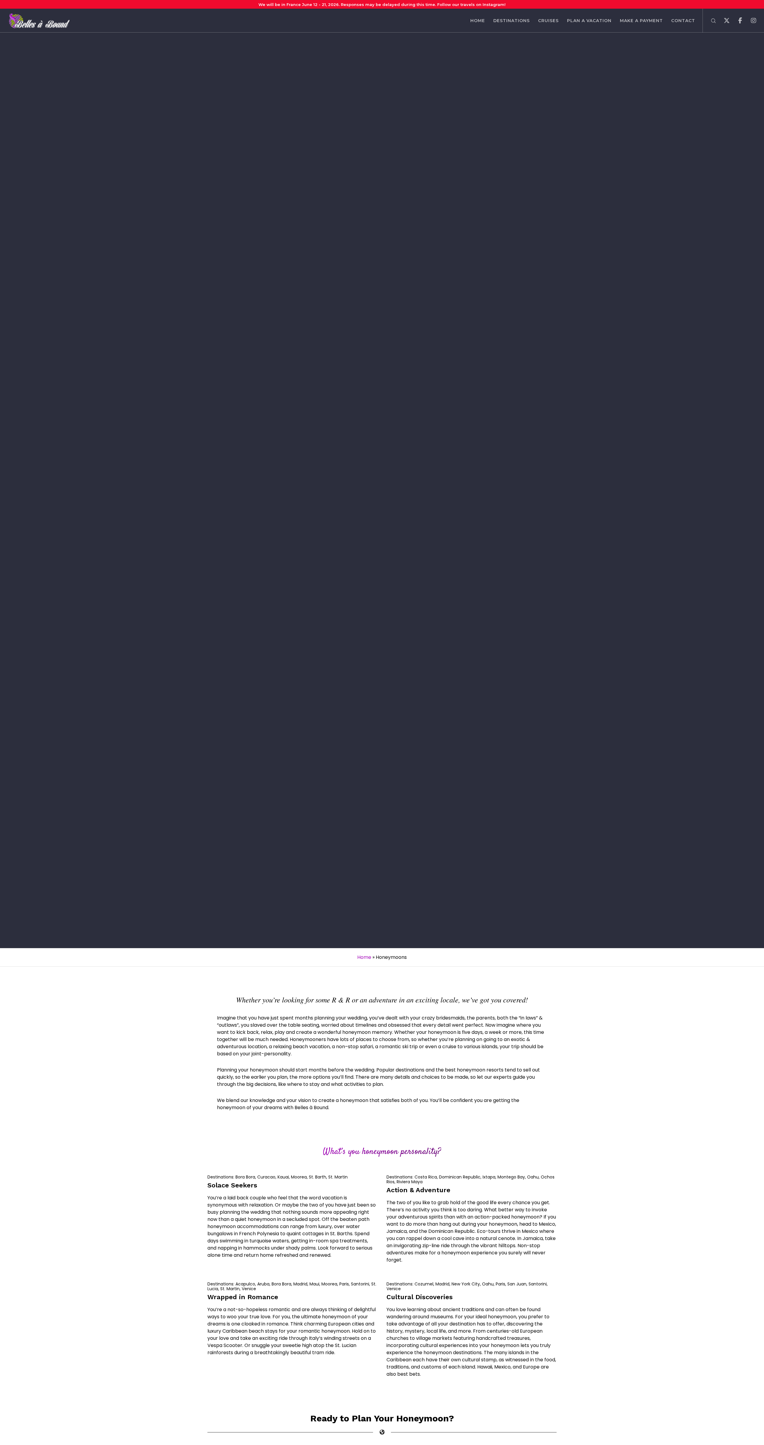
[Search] (709, 21)
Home (364, 957)
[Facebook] (736, 21)
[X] (723, 21)
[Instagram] (750, 21)
